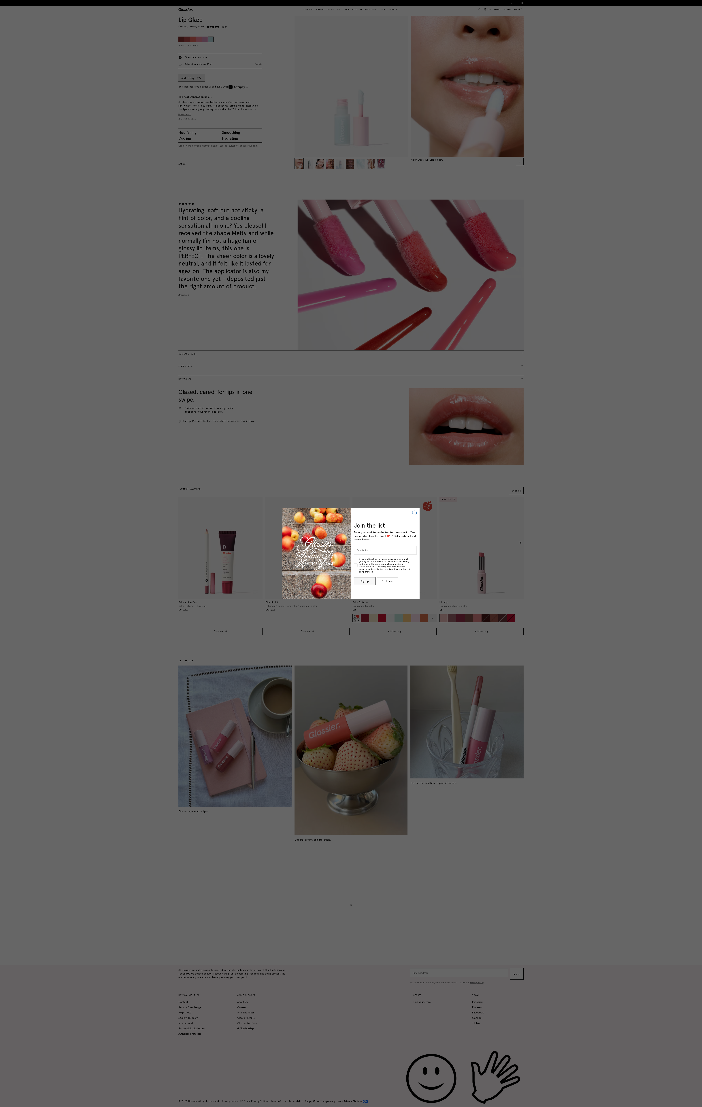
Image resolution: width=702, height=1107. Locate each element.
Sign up (365, 581)
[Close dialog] (414, 513)
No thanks (387, 581)
